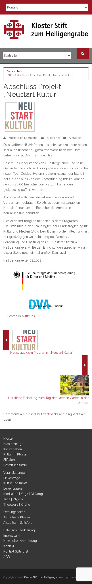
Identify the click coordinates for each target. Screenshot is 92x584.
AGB (6, 557)
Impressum (11, 535)
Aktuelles (75, 137)
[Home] (10, 75)
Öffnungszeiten (14, 512)
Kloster (8, 438)
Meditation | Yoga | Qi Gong (23, 494)
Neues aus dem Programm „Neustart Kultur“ (41, 352)
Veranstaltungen (15, 472)
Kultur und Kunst (15, 483)
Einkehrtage (11, 478)
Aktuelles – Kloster (16, 517)
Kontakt (8, 546)
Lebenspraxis (13, 488)
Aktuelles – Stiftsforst (18, 522)
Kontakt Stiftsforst (15, 551)
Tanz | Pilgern (13, 499)
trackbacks (50, 414)
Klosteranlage (13, 444)
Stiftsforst (10, 459)
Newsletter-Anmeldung (20, 540)
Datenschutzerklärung (19, 530)
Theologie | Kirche (16, 504)
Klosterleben (12, 449)
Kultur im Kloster (15, 454)
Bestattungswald (15, 465)
